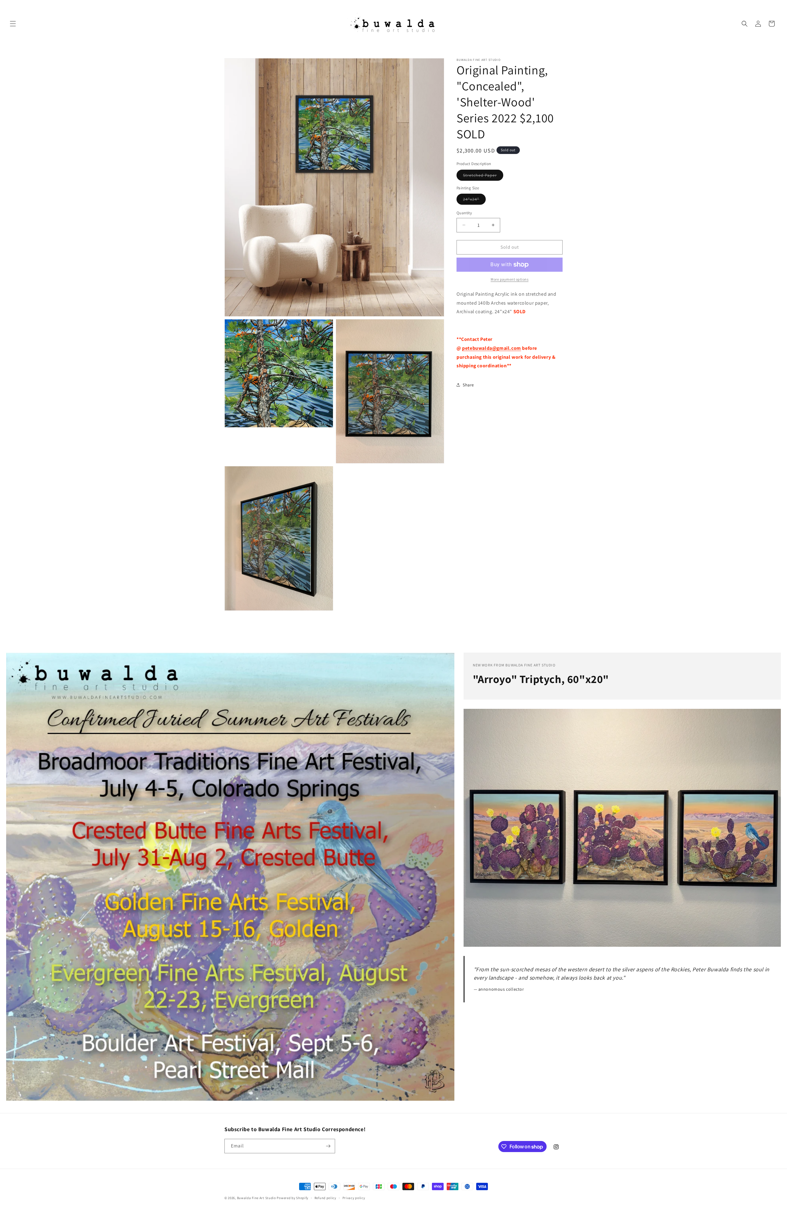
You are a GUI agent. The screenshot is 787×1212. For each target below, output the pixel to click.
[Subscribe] (328, 1146)
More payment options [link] (509, 279)
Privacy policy (353, 1198)
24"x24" (474, 200)
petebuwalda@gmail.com (491, 348)
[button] (13, 23)
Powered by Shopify (292, 1198)
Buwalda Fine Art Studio (256, 1198)
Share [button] (468, 384)
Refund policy (325, 1198)
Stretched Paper (483, 176)
